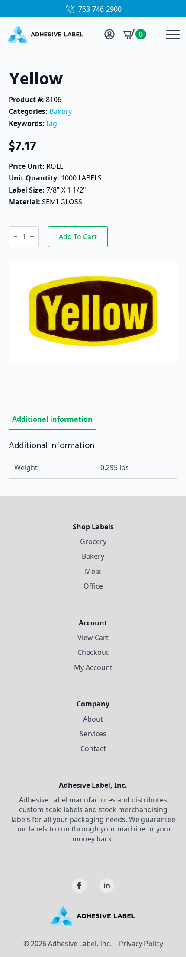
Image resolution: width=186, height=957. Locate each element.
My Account (93, 667)
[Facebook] (79, 885)
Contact (93, 748)
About (93, 719)
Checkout (93, 652)
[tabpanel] (93, 459)
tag (51, 123)
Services (93, 733)
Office (93, 586)
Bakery (60, 111)
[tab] (52, 419)
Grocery (93, 541)
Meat (93, 571)
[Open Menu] (173, 34)
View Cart (93, 637)
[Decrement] (15, 236)
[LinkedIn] (106, 885)
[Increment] (32, 236)
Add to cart (78, 237)
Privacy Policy (141, 943)
